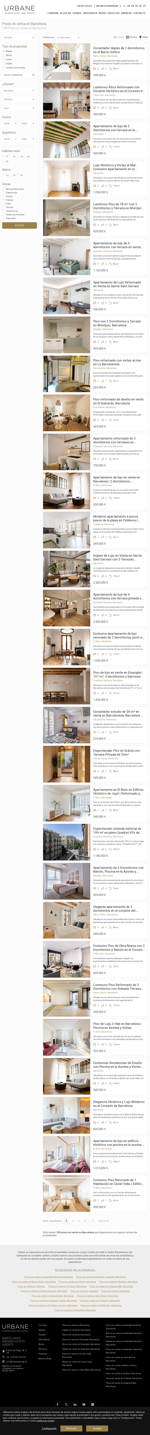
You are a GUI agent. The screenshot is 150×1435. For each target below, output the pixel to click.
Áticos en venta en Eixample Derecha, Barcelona (124, 1335)
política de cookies (45, 1420)
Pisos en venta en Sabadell (84, 1291)
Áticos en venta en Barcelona (76, 1334)
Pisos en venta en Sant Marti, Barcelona (81, 1370)
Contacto (139, 13)
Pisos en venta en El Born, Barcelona (77, 1281)
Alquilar (65, 13)
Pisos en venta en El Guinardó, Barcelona (75, 1310)
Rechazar (71, 1428)
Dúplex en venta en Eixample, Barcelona (81, 1349)
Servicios (114, 13)
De (140, 6)
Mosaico (133, 37)
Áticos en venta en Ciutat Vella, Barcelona (77, 1363)
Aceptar (97, 1428)
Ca (128, 6)
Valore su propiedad (107, 6)
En (132, 6)
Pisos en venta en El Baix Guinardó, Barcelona (44, 1291)
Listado (120, 37)
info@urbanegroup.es (16, 1361)
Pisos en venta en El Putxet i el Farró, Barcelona (53, 1305)
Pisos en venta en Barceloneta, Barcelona (52, 1296)
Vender (77, 13)
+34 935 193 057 (84, 6)
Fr (136, 6)
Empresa (126, 13)
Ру (144, 6)
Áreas (102, 13)
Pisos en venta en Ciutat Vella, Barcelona (76, 1355)
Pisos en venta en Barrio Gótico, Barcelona (34, 1281)
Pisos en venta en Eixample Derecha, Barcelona (48, 1277)
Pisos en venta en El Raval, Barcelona (67, 1286)
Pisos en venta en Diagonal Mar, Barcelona (111, 1286)
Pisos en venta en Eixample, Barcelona (80, 1339)
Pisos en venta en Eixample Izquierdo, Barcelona (101, 1277)
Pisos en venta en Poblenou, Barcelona (100, 1300)
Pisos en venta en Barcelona (76, 1325)
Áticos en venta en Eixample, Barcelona (81, 1344)
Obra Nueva (90, 13)
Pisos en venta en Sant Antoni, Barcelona (98, 1296)
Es (124, 6)
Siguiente (103, 1221)
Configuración (49, 1428)
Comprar (53, 13)
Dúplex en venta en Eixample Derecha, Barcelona (124, 1343)
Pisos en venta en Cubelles (31, 1286)
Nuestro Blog (45, 1358)
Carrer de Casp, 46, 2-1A (16, 1351)
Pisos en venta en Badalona (115, 1291)
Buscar (19, 225)
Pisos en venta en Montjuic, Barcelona (118, 1281)
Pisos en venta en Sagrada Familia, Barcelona (53, 1300)
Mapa (145, 37)
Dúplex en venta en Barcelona (76, 1330)
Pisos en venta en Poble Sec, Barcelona (101, 1305)
